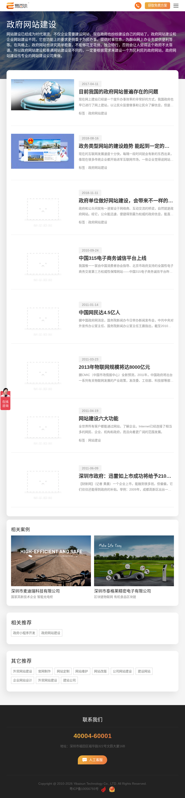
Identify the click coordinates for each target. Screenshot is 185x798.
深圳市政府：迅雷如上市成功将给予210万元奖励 (126, 476)
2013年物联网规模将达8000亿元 (114, 367)
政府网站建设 (97, 113)
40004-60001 (93, 736)
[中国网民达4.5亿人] (42, 316)
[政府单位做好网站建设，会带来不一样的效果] (42, 207)
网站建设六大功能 (98, 418)
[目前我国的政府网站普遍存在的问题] (42, 98)
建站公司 (69, 680)
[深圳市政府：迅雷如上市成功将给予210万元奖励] (42, 480)
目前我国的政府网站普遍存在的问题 (118, 92)
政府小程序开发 (24, 633)
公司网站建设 (122, 671)
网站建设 (94, 440)
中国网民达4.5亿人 (99, 312)
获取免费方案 (157, 5)
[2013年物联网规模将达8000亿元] (42, 371)
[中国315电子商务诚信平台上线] (42, 262)
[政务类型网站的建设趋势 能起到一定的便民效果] (42, 153)
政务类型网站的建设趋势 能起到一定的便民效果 (126, 146)
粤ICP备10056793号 (84, 789)
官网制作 (44, 671)
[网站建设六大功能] (42, 425)
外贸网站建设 (22, 671)
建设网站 (144, 671)
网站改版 (100, 671)
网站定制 (63, 671)
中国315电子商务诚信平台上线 (112, 258)
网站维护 (81, 671)
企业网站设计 (22, 680)
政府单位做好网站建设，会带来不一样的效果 (126, 200)
